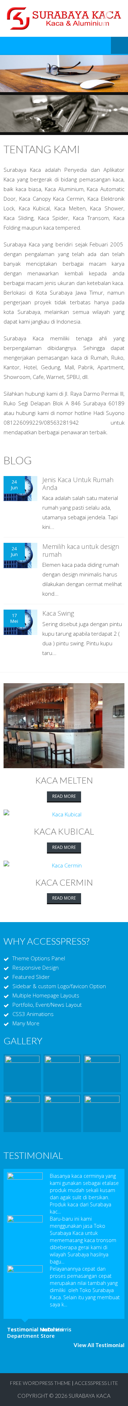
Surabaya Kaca (90, 1395)
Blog (18, 460)
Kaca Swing (58, 613)
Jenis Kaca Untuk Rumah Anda (77, 483)
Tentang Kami (42, 148)
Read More (64, 796)
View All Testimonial (99, 1345)
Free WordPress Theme (40, 1383)
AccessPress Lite (96, 1383)
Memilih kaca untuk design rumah (80, 550)
